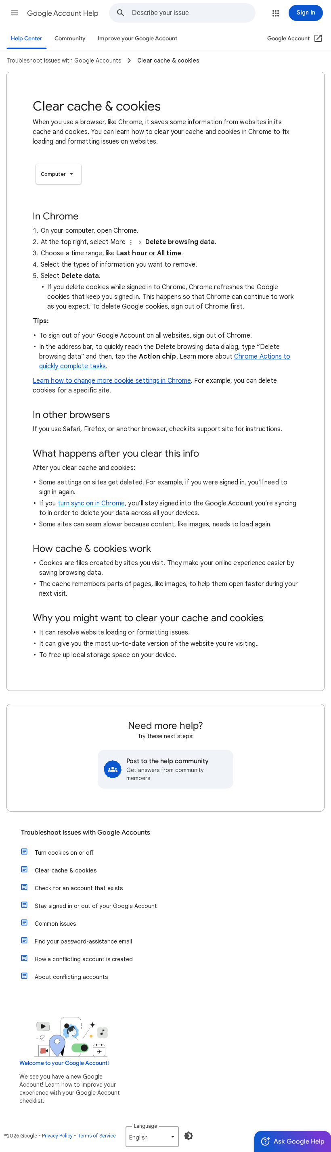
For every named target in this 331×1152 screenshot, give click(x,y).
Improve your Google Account (137, 38)
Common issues (55, 923)
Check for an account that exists (79, 888)
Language (145, 1126)
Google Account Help (62, 13)
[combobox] (193, 13)
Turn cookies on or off (64, 852)
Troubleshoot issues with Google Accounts (85, 833)
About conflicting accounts (71, 977)
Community (70, 38)
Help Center (26, 38)
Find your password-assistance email (83, 941)
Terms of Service (97, 1136)
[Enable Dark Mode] (188, 1136)
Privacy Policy (57, 1136)
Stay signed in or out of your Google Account (96, 906)
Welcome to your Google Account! (64, 1063)
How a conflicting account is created (84, 959)
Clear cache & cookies (66, 870)
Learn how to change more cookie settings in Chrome (112, 381)
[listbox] (58, 174)
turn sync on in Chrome (91, 503)
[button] (14, 13)
